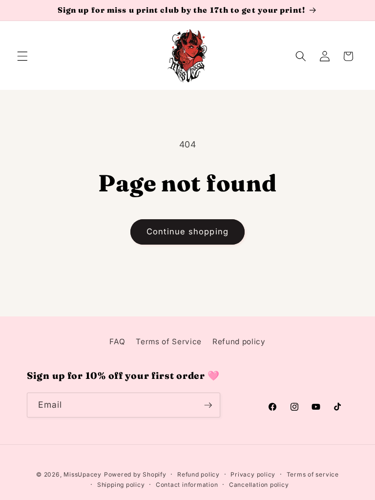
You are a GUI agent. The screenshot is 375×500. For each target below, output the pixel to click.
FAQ (117, 341)
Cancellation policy (259, 484)
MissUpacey (82, 474)
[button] (22, 56)
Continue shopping (187, 231)
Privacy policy (252, 474)
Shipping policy (121, 484)
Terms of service (313, 474)
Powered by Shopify (135, 474)
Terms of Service (169, 341)
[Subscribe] (208, 405)
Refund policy (239, 341)
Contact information (187, 484)
